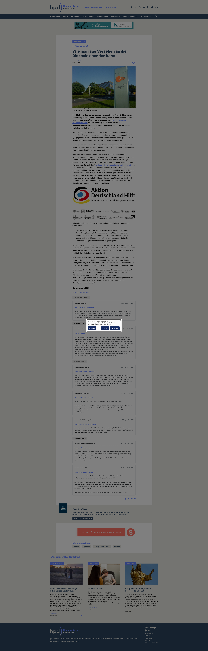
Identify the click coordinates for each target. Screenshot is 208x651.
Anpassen (92, 328)
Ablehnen (105, 328)
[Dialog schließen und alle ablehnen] (120, 320)
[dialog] (104, 325)
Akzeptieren (115, 328)
